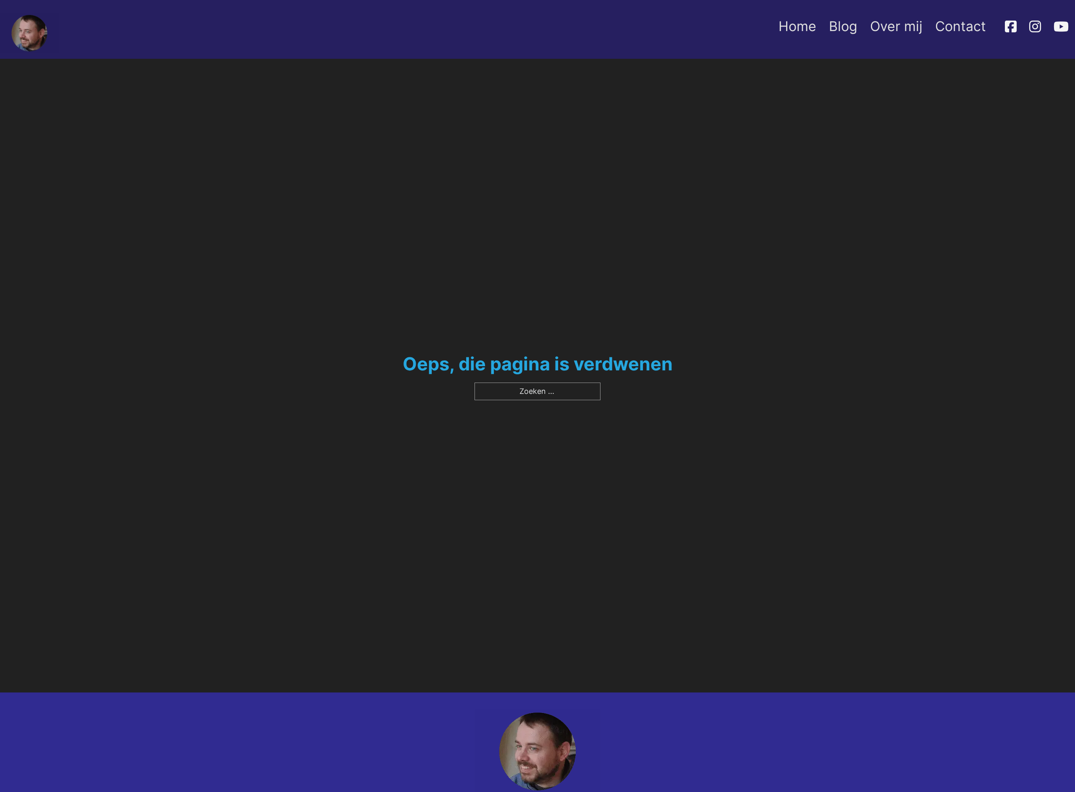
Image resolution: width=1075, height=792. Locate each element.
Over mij (896, 26)
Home (797, 26)
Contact (960, 26)
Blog (843, 26)
